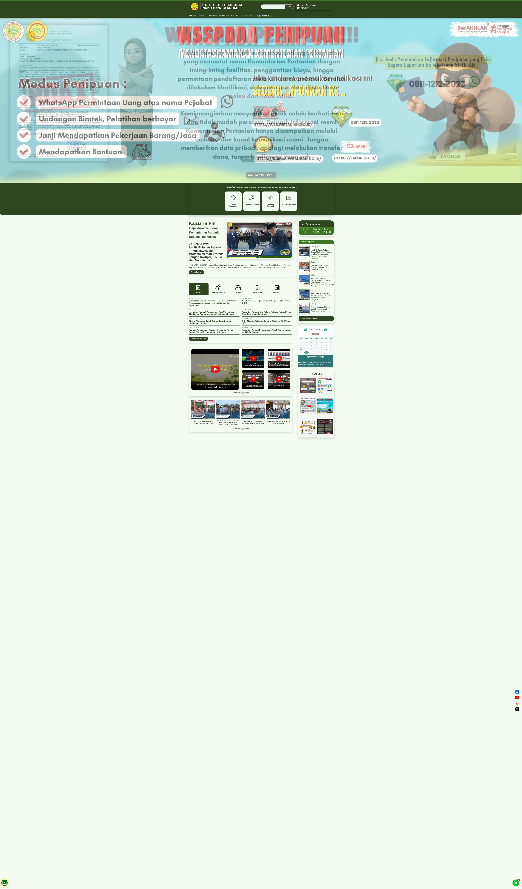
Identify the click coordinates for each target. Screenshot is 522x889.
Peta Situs (305, 8)
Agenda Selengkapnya (315, 357)
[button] (255, 180)
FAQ (302, 5)
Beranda (193, 16)
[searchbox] (277, 6)
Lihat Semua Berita (198, 339)
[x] (517, 709)
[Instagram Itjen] (517, 703)
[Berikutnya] (325, 329)
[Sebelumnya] (305, 329)
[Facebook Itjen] (517, 692)
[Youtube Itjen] (517, 697)
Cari (289, 6)
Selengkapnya (196, 272)
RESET (315, 334)
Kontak (313, 5)
